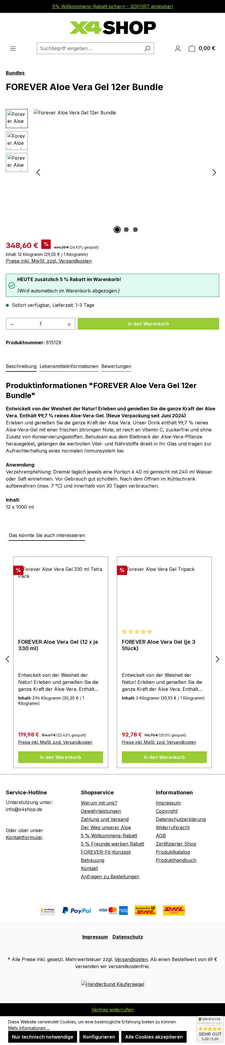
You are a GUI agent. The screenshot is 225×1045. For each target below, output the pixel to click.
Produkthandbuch (176, 860)
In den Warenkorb (148, 324)
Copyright (167, 811)
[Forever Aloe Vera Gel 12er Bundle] (126, 172)
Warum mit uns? (99, 803)
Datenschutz (127, 937)
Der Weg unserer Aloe (106, 827)
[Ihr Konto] (178, 48)
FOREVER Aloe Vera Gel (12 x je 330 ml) (58, 645)
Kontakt (89, 868)
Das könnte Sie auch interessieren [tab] (47, 535)
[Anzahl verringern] (12, 324)
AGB (161, 836)
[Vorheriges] (38, 172)
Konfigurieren (99, 1037)
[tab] (21, 366)
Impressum (168, 803)
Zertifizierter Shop (176, 844)
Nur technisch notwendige (42, 1037)
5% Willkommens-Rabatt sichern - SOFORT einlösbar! (112, 6)
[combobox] (89, 48)
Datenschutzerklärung (181, 819)
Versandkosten (131, 959)
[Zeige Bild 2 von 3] (126, 229)
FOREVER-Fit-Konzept (106, 852)
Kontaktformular (24, 837)
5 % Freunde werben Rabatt (112, 844)
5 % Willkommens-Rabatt (109, 836)
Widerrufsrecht (173, 827)
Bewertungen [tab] (116, 366)
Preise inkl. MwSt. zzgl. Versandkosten (49, 261)
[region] (112, 172)
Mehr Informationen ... (29, 1027)
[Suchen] (147, 48)
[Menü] (13, 48)
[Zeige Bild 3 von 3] (135, 229)
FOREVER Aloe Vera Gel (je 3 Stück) (158, 645)
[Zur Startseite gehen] (112, 27)
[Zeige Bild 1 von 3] (117, 229)
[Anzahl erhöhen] (69, 324)
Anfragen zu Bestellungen (110, 876)
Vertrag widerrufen (112, 1010)
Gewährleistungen (101, 811)
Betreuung (92, 860)
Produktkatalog (173, 852)
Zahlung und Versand (105, 819)
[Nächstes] (214, 172)
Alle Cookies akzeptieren (154, 1037)
